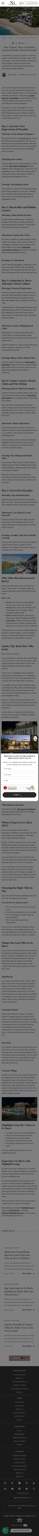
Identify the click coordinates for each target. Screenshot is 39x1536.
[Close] (35, 738)
